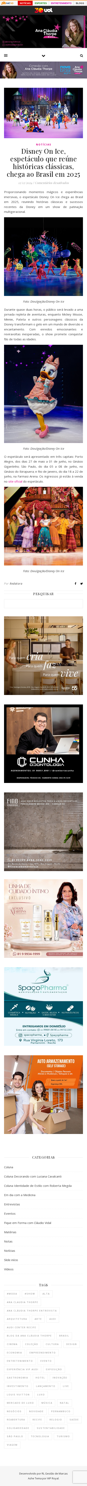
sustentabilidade (51, 1428)
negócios (14, 1411)
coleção (31, 1344)
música (46, 1402)
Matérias (10, 1232)
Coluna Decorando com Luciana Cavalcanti (33, 1176)
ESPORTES (41, 3)
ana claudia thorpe (22, 1302)
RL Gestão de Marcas (55, 1473)
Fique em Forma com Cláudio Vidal (27, 1223)
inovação (60, 1377)
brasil (64, 1335)
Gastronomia (17, 1377)
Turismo (63, 1436)
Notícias (43, 144)
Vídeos (9, 1269)
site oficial (15, 481)
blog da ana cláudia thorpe (29, 1335)
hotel (40, 1377)
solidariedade (18, 1428)
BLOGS (80, 3)
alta (46, 1293)
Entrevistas (12, 1204)
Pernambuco (61, 1411)
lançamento (45, 1386)
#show (30, 1293)
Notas (8, 1241)
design (71, 1344)
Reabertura (16, 1419)
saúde (74, 1419)
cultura (52, 1344)
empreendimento (43, 1352)
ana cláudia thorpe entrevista (32, 1310)
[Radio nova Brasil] (43, 77)
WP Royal (53, 1478)
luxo (41, 1394)
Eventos (10, 1213)
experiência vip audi (22, 1369)
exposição (54, 1369)
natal (64, 1402)
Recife (37, 1419)
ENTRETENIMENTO (61, 3)
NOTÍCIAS (25, 3)
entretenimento (20, 1360)
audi (52, 1318)
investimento (18, 1386)
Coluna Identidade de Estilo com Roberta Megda (38, 1186)
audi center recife (21, 1327)
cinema (12, 1344)
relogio (56, 1419)
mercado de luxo (20, 1402)
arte (38, 1318)
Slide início (11, 1260)
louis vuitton (18, 1394)
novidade (36, 1411)
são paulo (15, 1436)
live (66, 1386)
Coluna (8, 1167)
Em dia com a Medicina (19, 1195)
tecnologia (40, 1436)
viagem (12, 1444)
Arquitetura (17, 1318)
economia (14, 1352)
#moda (12, 1293)
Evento (46, 1360)
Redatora (16, 583)
